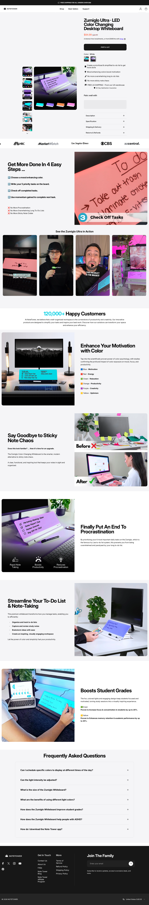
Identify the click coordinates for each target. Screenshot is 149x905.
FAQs (40, 868)
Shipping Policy (62, 870)
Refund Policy (62, 866)
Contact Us (42, 861)
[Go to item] (27, 71)
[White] (93, 59)
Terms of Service (59, 862)
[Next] (71, 88)
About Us (41, 864)
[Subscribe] (131, 863)
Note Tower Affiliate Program (42, 879)
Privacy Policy (62, 874)
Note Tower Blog (42, 872)
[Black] (86, 59)
